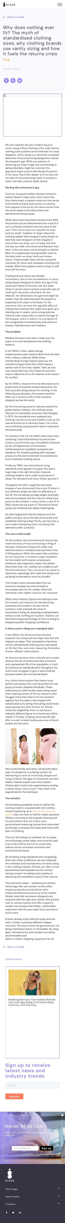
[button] (7, 1013)
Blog (6, 59)
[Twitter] (13, 1214)
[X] (13, 80)
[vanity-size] (32, 94)
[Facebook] (6, 80)
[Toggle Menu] (59, 4)
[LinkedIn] (19, 80)
